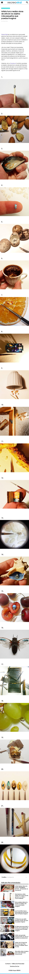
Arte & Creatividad (5, 8)
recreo (15, 2)
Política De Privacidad (18, 963)
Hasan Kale (4, 34)
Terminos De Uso (14, 966)
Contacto (8, 963)
